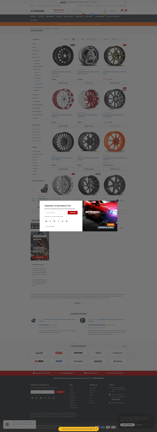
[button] (117, 200)
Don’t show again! (50, 226)
